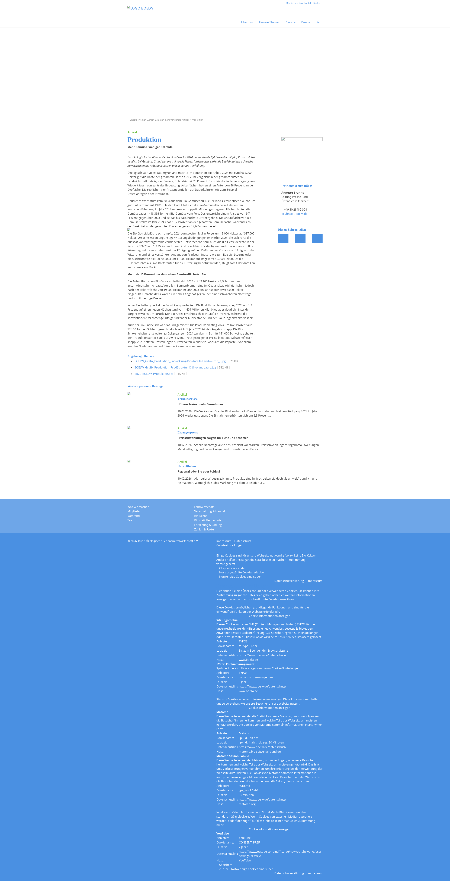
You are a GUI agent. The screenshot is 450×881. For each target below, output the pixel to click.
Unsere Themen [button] (270, 22)
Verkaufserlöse (188, 399)
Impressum (224, 541)
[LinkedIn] (307, 508)
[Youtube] (316, 508)
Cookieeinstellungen (229, 545)
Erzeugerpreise (188, 432)
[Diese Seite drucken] (317, 238)
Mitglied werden (294, 3)
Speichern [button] (226, 865)
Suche (316, 3)
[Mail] (300, 238)
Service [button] (291, 22)
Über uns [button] (247, 22)
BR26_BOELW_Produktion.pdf (153, 374)
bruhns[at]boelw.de (294, 214)
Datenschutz (242, 541)
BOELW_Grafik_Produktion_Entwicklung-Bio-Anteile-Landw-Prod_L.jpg (180, 361)
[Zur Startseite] (128, 119)
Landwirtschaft (173, 119)
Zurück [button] (223, 869)
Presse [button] (306, 22)
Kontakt (308, 3)
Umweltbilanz (187, 466)
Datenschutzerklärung (289, 581)
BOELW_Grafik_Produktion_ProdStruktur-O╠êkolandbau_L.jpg (175, 367)
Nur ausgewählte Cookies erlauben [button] (242, 572)
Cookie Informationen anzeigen (269, 616)
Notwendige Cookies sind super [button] (240, 577)
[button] (318, 22)
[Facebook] (283, 238)
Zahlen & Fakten (155, 119)
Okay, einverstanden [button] (232, 568)
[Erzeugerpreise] (149, 437)
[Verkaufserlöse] (149, 403)
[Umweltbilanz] (149, 471)
